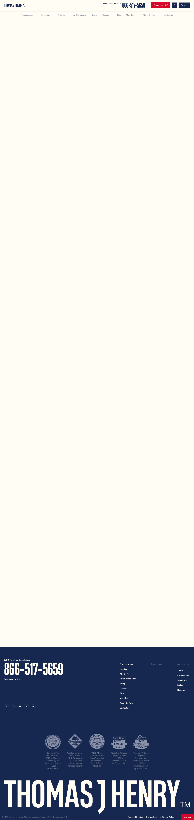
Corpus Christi (183, 676)
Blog (122, 693)
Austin (180, 671)
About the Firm (126, 703)
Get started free (149, 621)
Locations (124, 669)
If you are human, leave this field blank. (98, 625)
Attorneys (124, 674)
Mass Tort (124, 698)
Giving (122, 684)
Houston (181, 690)
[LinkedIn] (33, 706)
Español (184, 5)
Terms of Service (130, 608)
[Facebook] (13, 706)
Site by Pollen (168, 817)
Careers (123, 688)
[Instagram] (6, 706)
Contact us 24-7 (161, 5)
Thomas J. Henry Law (121, 384)
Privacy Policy (146, 608)
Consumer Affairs (101, 213)
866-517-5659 (133, 5)
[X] (26, 706)
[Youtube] (19, 706)
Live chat (187, 817)
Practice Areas (126, 664)
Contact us (124, 708)
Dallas (180, 685)
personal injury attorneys (129, 391)
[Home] (14, 6)
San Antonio (182, 680)
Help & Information (128, 679)
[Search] (174, 5)
